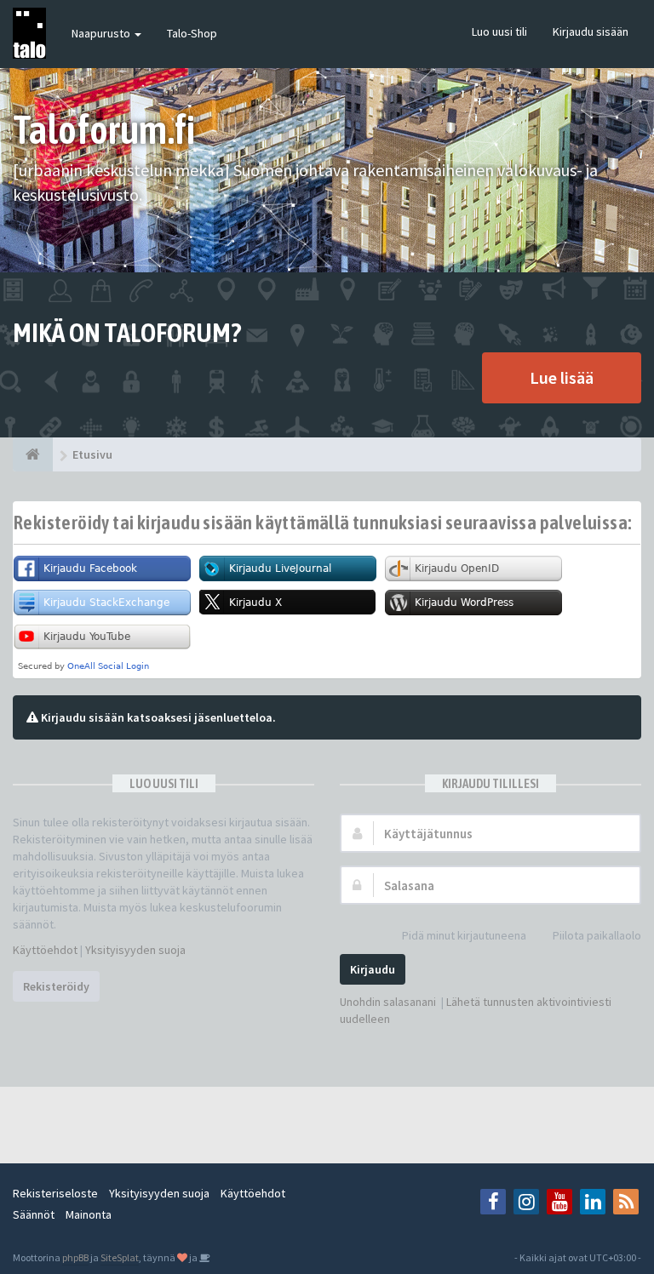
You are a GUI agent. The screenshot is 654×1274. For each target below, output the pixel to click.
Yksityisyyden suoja (135, 949)
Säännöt (33, 1214)
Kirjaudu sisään (590, 31)
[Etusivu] (33, 454)
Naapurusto (102, 33)
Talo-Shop (192, 33)
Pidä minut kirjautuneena (464, 935)
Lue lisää (562, 377)
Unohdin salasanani (388, 1001)
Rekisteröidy (56, 986)
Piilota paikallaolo (597, 935)
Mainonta (89, 1214)
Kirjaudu (372, 969)
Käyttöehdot (45, 949)
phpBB (75, 1257)
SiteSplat (119, 1257)
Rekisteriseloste (55, 1193)
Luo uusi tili (499, 31)
